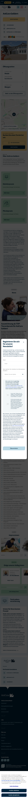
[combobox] (14, 374)
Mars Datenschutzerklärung (18, 425)
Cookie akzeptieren (14, 795)
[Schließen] (23, 342)
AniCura (8, 385)
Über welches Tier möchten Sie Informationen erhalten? (14, 369)
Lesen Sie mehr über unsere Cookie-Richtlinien (11, 780)
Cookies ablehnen (14, 790)
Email (4, 360)
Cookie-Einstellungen (14, 786)
